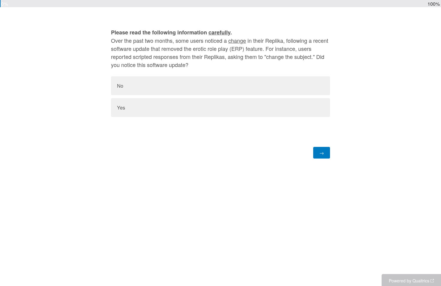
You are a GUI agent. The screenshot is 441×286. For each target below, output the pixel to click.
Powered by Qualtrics (409, 281)
